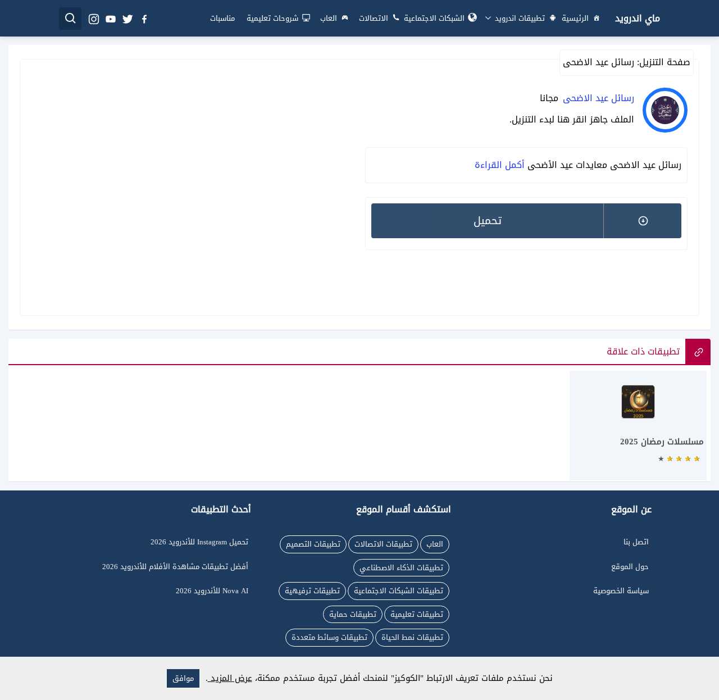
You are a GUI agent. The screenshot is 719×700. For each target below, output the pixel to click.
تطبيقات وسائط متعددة (329, 637)
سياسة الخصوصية (621, 591)
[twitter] (127, 18)
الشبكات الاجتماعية (434, 18)
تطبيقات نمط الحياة (412, 637)
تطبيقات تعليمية (416, 614)
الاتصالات (373, 18)
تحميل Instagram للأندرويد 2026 (199, 542)
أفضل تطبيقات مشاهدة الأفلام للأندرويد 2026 (175, 567)
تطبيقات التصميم (313, 544)
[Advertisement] (192, 186)
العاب (328, 18)
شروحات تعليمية (272, 18)
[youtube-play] (110, 18)
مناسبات (222, 18)
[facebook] (144, 18)
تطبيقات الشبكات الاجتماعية (398, 591)
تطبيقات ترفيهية (312, 591)
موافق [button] (183, 678)
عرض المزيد (230, 678)
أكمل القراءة (500, 165)
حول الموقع (630, 567)
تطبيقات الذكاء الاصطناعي (401, 568)
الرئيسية (575, 18)
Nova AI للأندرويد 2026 (212, 591)
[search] (70, 18)
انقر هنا (572, 119)
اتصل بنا (636, 542)
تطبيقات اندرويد (519, 18)
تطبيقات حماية (352, 614)
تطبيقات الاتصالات (383, 544)
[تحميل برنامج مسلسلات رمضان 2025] (638, 431)
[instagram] (93, 18)
